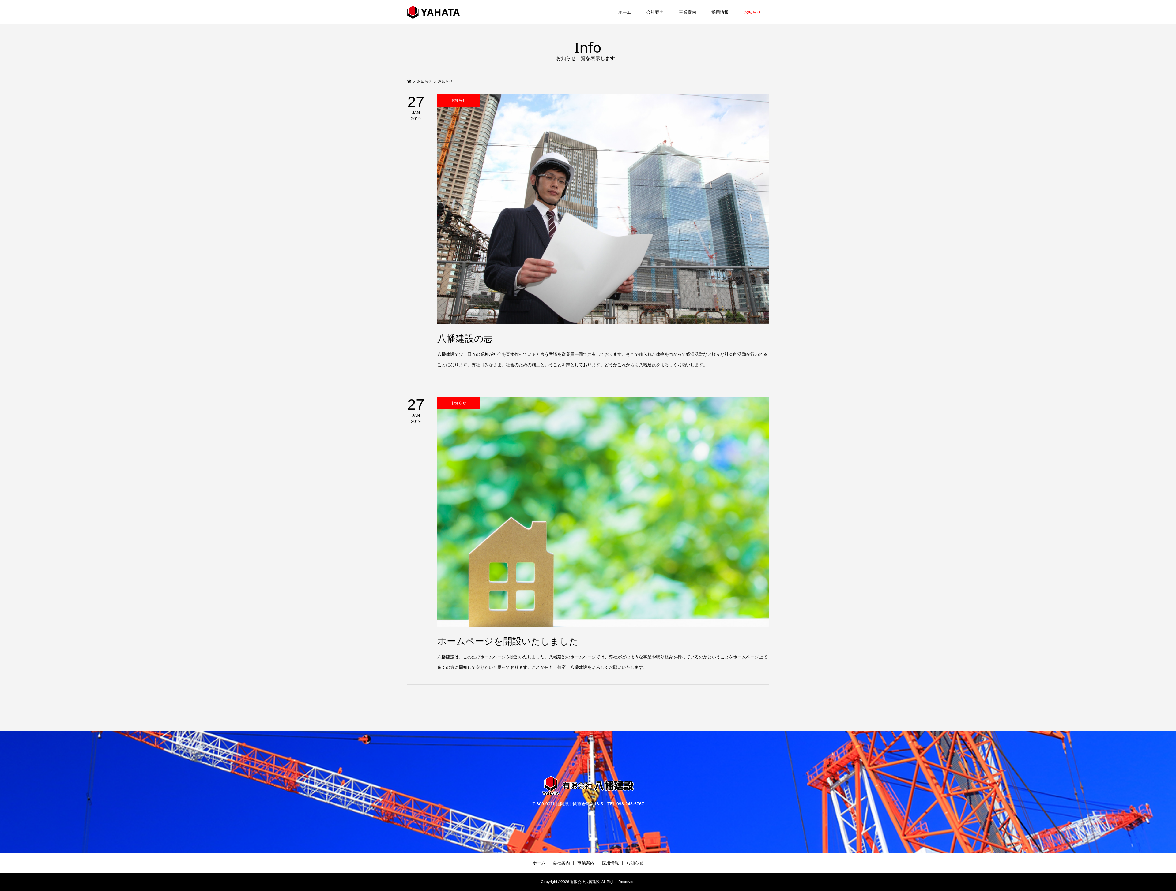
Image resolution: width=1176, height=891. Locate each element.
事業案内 (687, 12)
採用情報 (720, 12)
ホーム (624, 12)
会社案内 (655, 12)
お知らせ (752, 12)
